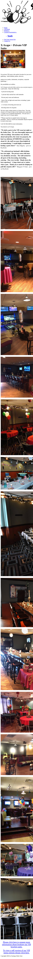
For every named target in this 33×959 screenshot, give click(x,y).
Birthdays (6, 30)
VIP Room (7, 29)
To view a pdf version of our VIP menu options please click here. (16, 951)
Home (5, 27)
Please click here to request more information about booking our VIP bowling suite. (16, 944)
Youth (10, 36)
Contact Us (7, 41)
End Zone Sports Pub (10, 39)
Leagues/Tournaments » (10, 32)
